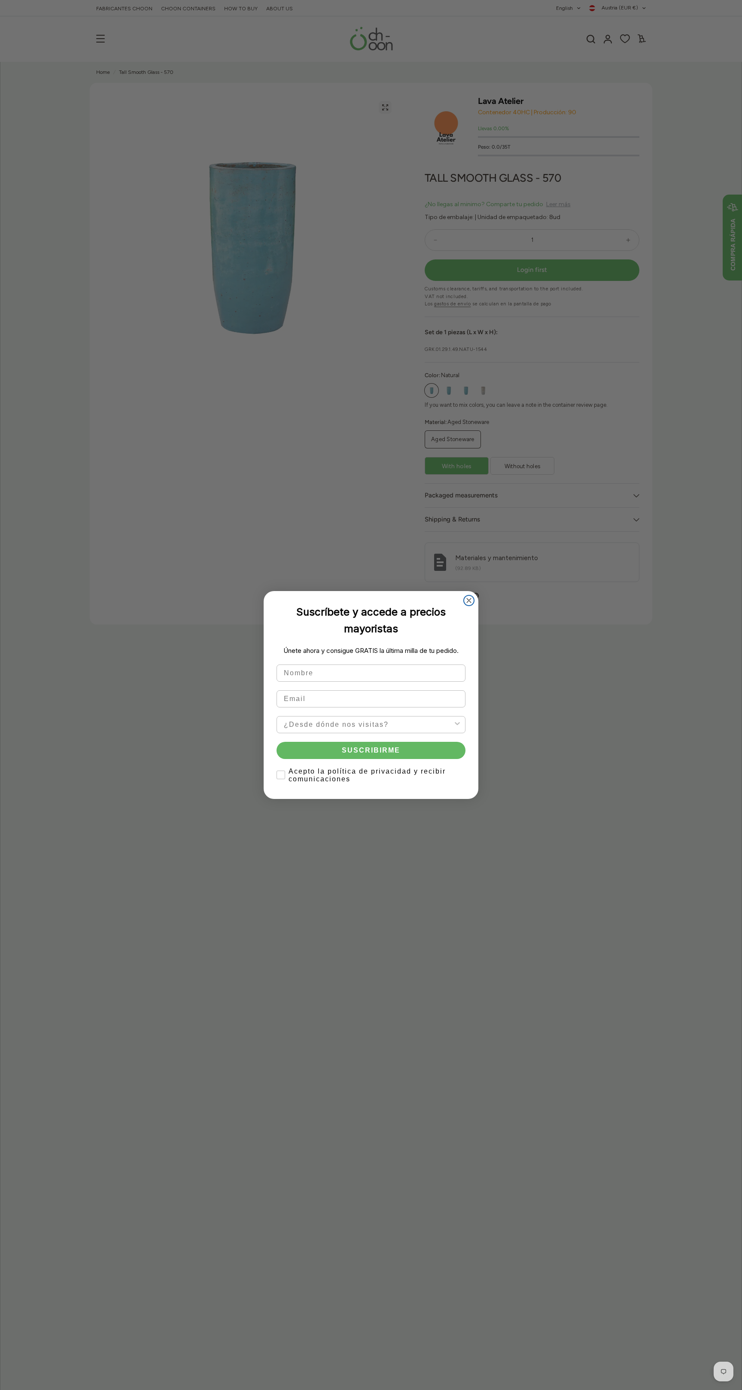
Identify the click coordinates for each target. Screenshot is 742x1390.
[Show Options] (457, 724)
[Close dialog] (469, 600)
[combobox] (368, 724)
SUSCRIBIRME (371, 749)
